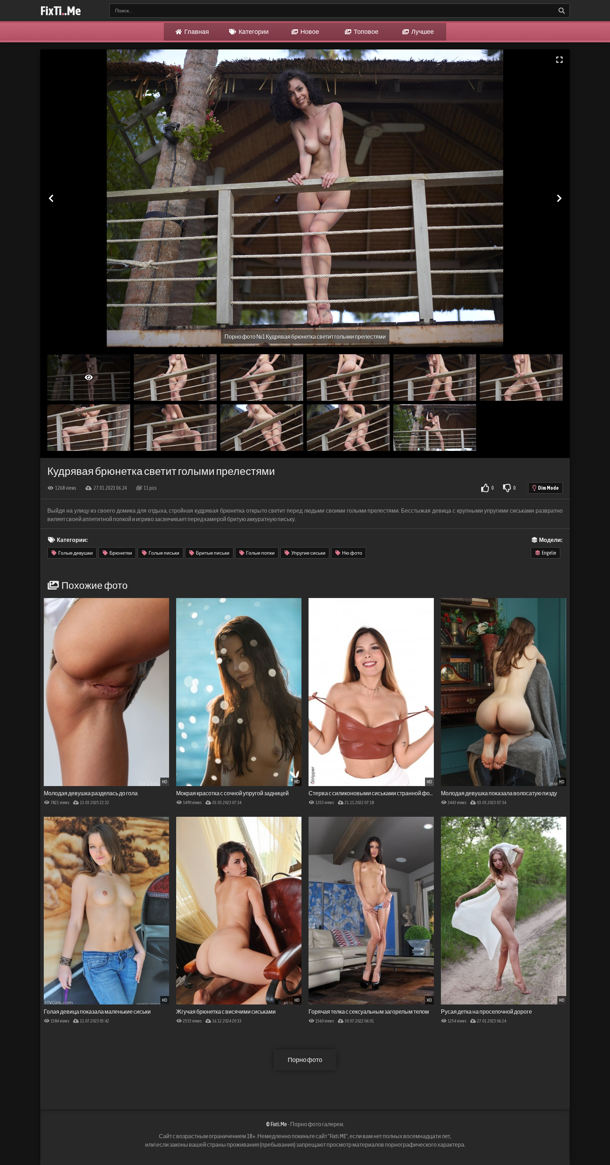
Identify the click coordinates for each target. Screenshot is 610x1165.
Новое (309, 31)
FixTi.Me (60, 11)
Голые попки (260, 553)
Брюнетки (120, 553)
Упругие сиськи (308, 553)
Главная (196, 31)
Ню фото (352, 553)
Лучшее (422, 31)
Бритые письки (212, 553)
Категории (253, 31)
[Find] (561, 11)
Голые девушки (75, 553)
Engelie (549, 553)
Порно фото (305, 1059)
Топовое (365, 31)
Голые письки (164, 553)
